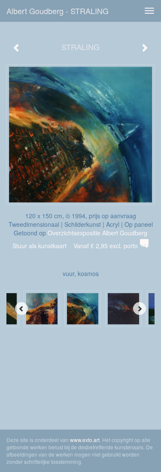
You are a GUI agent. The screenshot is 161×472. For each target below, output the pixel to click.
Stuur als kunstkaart (75, 245)
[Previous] (21, 308)
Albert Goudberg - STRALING (57, 10)
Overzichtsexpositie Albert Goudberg (97, 233)
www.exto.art (85, 439)
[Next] (139, 308)
